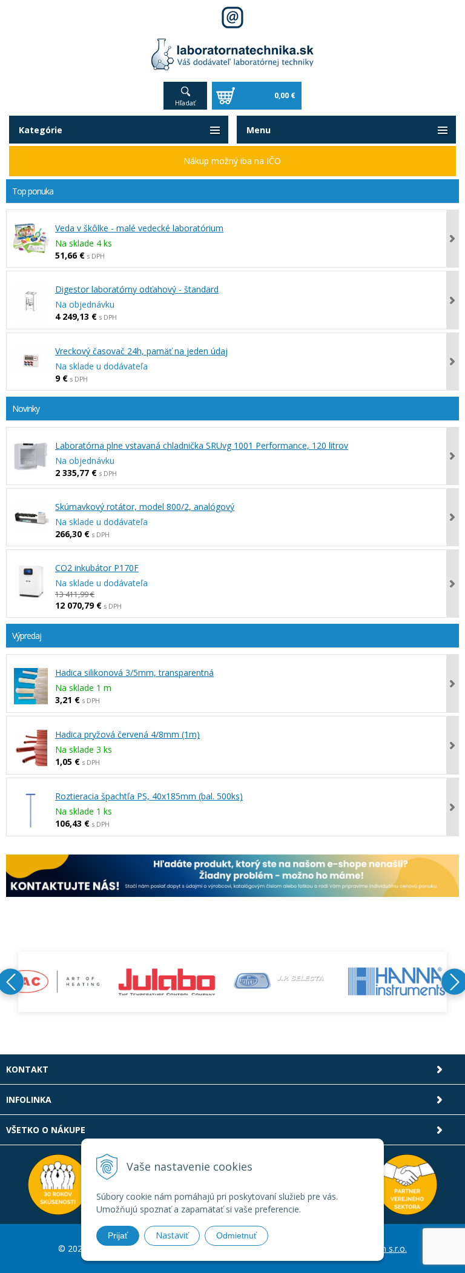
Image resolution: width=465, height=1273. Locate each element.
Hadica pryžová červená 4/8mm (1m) (127, 734)
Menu (258, 130)
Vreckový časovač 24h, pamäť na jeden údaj (141, 351)
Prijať (118, 1235)
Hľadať (185, 102)
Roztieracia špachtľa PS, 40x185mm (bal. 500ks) (149, 796)
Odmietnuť (236, 1235)
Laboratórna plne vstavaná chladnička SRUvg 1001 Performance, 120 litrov (201, 445)
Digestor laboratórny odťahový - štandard (137, 289)
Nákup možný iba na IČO (232, 161)
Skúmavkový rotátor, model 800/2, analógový (144, 506)
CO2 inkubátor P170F (97, 568)
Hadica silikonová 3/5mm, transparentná (134, 672)
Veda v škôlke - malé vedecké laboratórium (139, 228)
